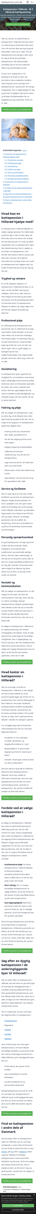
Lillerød (7, 1029)
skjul (24, 150)
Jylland (4, 1151)
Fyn (12, 1151)
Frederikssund (10, 1020)
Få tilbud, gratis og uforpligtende (18, 24)
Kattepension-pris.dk (11, 2)
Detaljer (26, 1202)
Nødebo (7, 1038)
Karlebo (7, 1034)
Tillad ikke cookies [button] (18, 1210)
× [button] (34, 1195)
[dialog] (18, 1203)
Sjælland (22, 1151)
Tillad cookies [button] (18, 1205)
